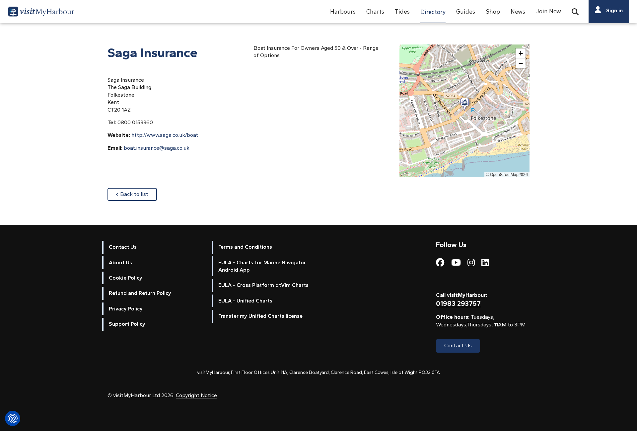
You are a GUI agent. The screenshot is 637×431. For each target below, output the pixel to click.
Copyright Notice (196, 395)
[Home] (41, 12)
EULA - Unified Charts (245, 301)
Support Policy (127, 324)
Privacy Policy (126, 308)
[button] (343, 11)
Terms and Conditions (245, 247)
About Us (120, 262)
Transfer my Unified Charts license (260, 316)
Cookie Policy (125, 278)
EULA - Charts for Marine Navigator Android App (262, 266)
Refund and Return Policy (140, 293)
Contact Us (123, 247)
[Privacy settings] (12, 418)
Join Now (548, 11)
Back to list (138, 194)
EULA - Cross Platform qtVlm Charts (263, 285)
